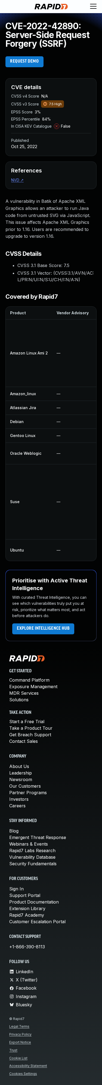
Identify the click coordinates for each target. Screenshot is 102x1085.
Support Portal (24, 895)
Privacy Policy (20, 1034)
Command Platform (29, 680)
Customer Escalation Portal (37, 921)
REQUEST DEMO (24, 61)
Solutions (19, 699)
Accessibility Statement (28, 1066)
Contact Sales (23, 741)
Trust (13, 1050)
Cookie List (18, 1058)
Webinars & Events (28, 844)
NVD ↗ (17, 180)
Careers (17, 805)
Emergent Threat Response (37, 837)
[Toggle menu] (93, 6)
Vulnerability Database (32, 857)
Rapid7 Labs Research (32, 850)
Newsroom (20, 779)
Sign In (16, 889)
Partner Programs (28, 792)
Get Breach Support (30, 734)
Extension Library (27, 908)
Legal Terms (19, 1026)
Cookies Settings (23, 1074)
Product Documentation (34, 902)
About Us (19, 766)
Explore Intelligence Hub (43, 628)
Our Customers (25, 786)
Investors (19, 799)
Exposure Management (33, 686)
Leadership (20, 773)
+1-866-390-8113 (27, 946)
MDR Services (24, 693)
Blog (13, 831)
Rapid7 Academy (26, 915)
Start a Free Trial (26, 721)
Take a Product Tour (30, 728)
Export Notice (20, 1042)
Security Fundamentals (33, 863)
